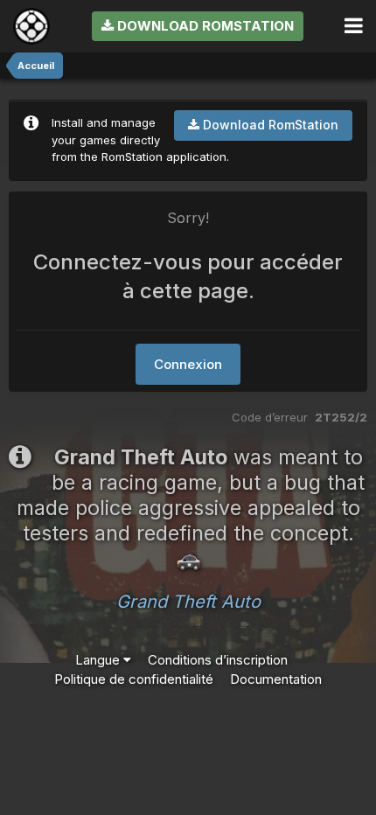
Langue (99, 659)
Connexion (188, 364)
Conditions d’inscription (218, 659)
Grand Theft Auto (188, 601)
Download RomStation (204, 25)
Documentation (276, 679)
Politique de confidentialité (133, 679)
